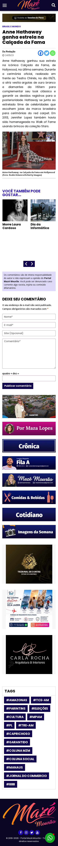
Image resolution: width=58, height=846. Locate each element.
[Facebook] (40, 53)
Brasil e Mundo (11, 26)
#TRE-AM (26, 725)
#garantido (17, 742)
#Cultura (15, 717)
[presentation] (26, 264)
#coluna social (20, 759)
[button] (50, 838)
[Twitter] (46, 53)
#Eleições (39, 708)
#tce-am (41, 700)
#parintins (16, 708)
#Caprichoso (18, 734)
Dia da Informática (40, 226)
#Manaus (14, 767)
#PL (9, 725)
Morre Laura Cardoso (11, 226)
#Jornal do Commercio (26, 776)
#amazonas (16, 700)
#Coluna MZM (18, 750)
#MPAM (35, 717)
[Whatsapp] (52, 53)
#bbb (10, 784)
